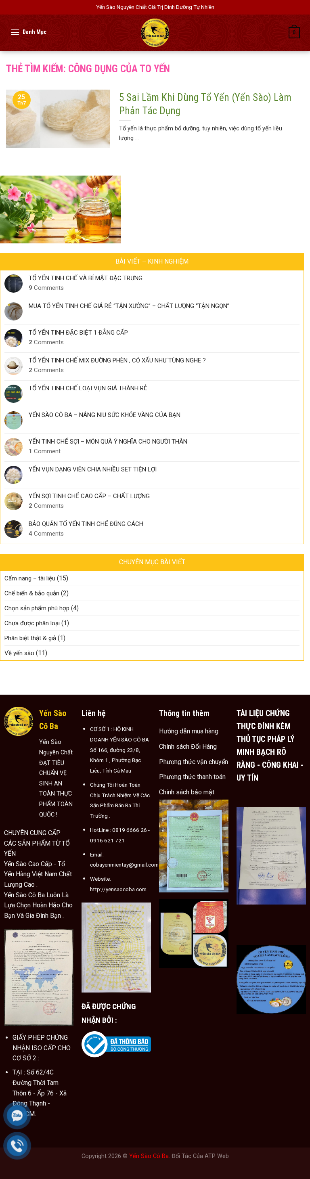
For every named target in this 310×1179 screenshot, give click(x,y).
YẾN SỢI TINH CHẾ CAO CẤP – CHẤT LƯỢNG (89, 496)
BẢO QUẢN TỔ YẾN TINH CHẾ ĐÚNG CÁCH (86, 524)
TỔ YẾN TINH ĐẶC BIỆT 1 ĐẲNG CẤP (78, 332)
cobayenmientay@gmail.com (124, 864)
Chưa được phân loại (32, 623)
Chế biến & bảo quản (31, 593)
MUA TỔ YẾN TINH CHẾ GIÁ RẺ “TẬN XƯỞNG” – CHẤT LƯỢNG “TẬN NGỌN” (129, 306)
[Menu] (15, 32)
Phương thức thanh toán (192, 777)
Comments (46, 287)
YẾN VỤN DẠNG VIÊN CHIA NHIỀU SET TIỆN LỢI (93, 469)
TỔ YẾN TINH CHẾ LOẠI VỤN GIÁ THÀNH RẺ (88, 388)
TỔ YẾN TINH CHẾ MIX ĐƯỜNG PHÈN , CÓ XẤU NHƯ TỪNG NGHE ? (117, 360)
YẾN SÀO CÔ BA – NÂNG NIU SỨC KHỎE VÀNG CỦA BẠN (104, 415)
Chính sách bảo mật (186, 792)
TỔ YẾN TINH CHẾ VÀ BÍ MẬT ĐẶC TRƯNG (85, 278)
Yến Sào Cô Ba (149, 1156)
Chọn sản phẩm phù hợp (36, 608)
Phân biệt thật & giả (30, 638)
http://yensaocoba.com (118, 889)
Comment (45, 451)
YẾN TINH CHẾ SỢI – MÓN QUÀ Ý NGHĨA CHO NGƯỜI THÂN (108, 441)
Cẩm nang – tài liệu (29, 578)
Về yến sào (19, 653)
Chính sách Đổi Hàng (188, 746)
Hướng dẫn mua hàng (188, 731)
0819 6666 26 (129, 830)
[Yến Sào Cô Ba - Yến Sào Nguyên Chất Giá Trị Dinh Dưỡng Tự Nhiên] (155, 33)
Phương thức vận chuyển (193, 762)
